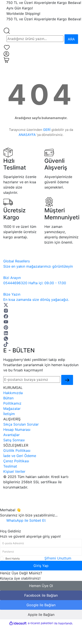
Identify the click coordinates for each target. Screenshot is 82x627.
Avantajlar (11, 435)
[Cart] (6, 59)
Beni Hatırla (12, 558)
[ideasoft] (18, 623)
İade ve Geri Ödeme (19, 456)
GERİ (47, 130)
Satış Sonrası (14, 440)
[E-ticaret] (40, 623)
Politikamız (12, 403)
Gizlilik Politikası (16, 450)
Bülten (8, 398)
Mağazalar (12, 408)
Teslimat (10, 466)
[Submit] (67, 380)
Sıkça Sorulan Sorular (21, 424)
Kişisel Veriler (14, 471)
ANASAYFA (27, 135)
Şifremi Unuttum (57, 558)
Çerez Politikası (16, 461)
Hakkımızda (13, 393)
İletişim (9, 414)
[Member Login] (6, 53)
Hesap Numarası (16, 429)
